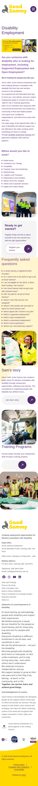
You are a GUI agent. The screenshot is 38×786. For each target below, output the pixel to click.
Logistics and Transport (13, 175)
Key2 (24, 775)
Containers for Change (13, 163)
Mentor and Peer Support (14, 181)
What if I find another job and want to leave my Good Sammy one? (17, 307)
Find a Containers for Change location (17, 594)
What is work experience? (14, 323)
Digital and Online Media (13, 187)
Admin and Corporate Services (16, 184)
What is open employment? (15, 317)
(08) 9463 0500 (17, 569)
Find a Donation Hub (10, 588)
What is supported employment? (17, 314)
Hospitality (8, 166)
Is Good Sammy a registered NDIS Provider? (17, 272)
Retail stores (9, 161)
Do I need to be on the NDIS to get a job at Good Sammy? (19, 278)
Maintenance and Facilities (14, 178)
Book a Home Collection (11, 591)
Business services (9, 597)
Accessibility (19, 769)
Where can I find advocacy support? (18, 326)
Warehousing (9, 172)
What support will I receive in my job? (19, 312)
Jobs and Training (9, 582)
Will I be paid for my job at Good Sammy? (15, 295)
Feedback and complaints (19, 767)
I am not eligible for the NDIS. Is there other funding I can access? (18, 284)
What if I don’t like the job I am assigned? (15, 301)
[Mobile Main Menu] (33, 9)
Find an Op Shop (8, 585)
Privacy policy (19, 765)
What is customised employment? (17, 320)
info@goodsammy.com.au (17, 571)
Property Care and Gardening (15, 169)
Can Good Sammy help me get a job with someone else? (17, 289)
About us (5, 600)
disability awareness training (19, 135)
